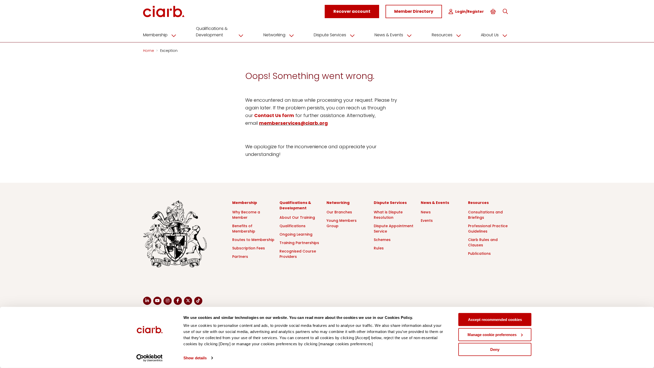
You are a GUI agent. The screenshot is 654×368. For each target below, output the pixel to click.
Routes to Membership (253, 239)
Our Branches (339, 212)
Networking (274, 35)
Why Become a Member (246, 215)
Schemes (382, 239)
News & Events (389, 35)
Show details (195, 358)
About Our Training (297, 217)
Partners (240, 256)
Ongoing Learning (295, 234)
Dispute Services (330, 35)
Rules (379, 248)
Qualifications (292, 225)
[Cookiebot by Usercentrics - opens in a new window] (149, 358)
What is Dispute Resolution (388, 215)
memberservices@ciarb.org (293, 123)
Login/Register (469, 11)
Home (149, 50)
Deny (494, 349)
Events (427, 220)
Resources (442, 35)
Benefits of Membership (243, 228)
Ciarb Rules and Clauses (483, 242)
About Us (490, 35)
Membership (155, 35)
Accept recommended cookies (495, 319)
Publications (479, 253)
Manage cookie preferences (492, 334)
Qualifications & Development (212, 32)
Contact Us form (274, 115)
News (426, 212)
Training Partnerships (299, 242)
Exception (169, 50)
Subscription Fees (248, 248)
